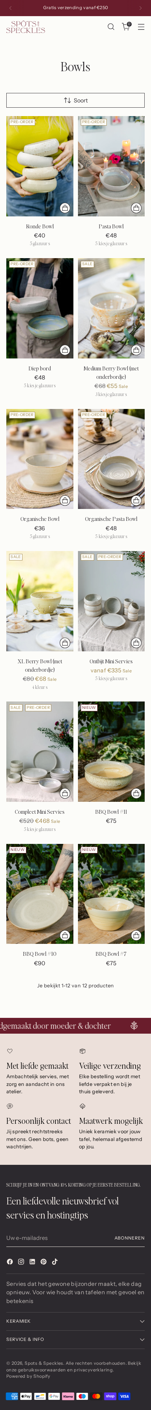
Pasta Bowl (111, 226)
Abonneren (129, 1238)
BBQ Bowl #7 (111, 954)
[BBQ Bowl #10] (39, 894)
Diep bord (39, 368)
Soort (81, 100)
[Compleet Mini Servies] (39, 751)
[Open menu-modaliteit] (141, 27)
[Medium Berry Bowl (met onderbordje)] (111, 308)
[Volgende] (140, 8)
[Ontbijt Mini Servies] (111, 601)
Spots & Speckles (44, 1363)
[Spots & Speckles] (25, 26)
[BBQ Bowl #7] (111, 894)
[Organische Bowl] (39, 459)
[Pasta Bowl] (111, 166)
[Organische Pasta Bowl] (111, 459)
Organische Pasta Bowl (111, 519)
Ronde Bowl (40, 226)
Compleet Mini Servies (40, 811)
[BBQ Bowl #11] (111, 751)
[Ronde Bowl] (39, 166)
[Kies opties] (65, 208)
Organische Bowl (39, 519)
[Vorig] (10, 8)
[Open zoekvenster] (111, 27)
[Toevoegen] (136, 793)
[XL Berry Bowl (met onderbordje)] (39, 601)
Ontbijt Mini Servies (111, 661)
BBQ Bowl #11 (111, 811)
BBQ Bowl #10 (40, 954)
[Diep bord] (39, 308)
